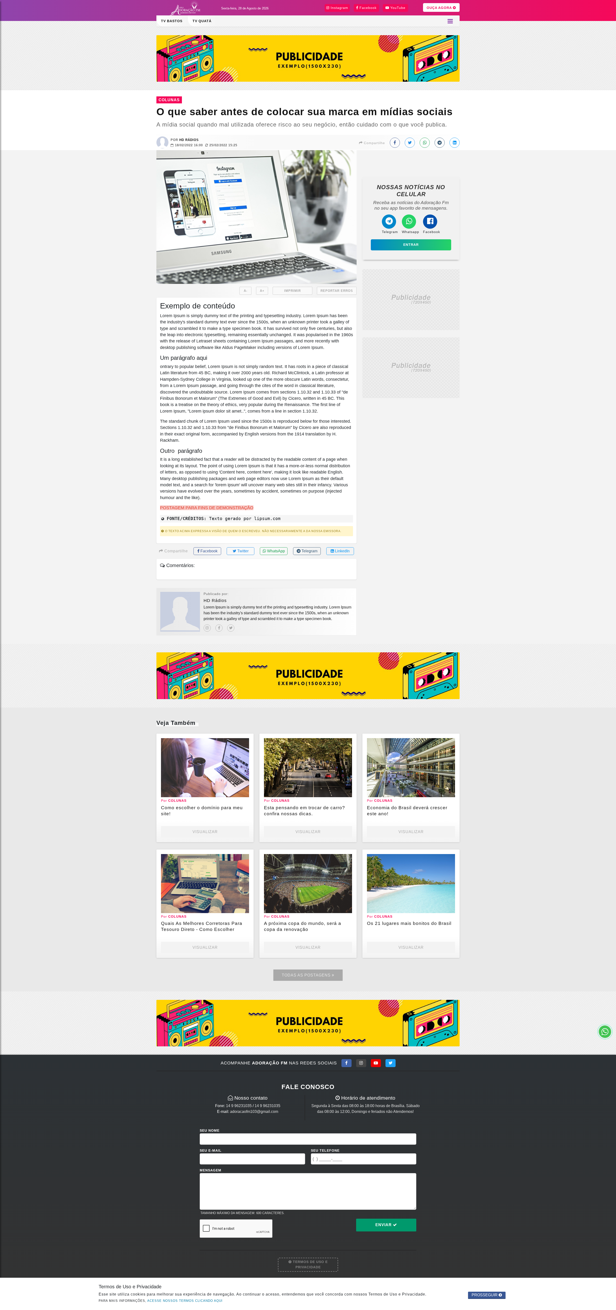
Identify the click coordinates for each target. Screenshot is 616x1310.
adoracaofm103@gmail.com (254, 1111)
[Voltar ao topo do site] (608, 786)
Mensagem (210, 1170)
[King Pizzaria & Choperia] (308, 58)
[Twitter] (230, 628)
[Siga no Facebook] (346, 1063)
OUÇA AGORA (440, 8)
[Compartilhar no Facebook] (395, 143)
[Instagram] (207, 628)
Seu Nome (209, 1130)
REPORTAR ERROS (337, 291)
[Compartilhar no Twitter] (410, 143)
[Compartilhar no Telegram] (440, 143)
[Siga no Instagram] (361, 1063)
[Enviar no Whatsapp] (425, 143)
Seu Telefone (325, 1150)
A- (245, 291)
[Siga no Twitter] (390, 1063)
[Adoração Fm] (186, 8)
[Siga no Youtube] (376, 1063)
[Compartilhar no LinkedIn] (454, 143)
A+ (262, 291)
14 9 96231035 (239, 1106)
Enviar (384, 1225)
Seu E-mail (211, 1150)
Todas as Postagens (307, 975)
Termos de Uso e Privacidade (310, 1264)
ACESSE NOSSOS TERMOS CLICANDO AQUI (185, 1301)
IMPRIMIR (292, 291)
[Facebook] (219, 628)
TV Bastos (171, 21)
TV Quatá (202, 21)
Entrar (411, 245)
